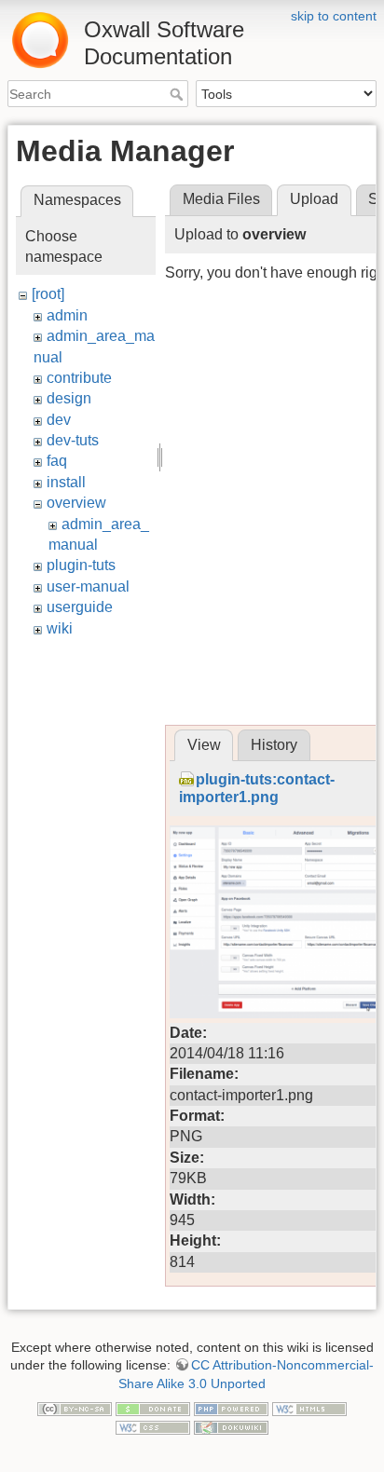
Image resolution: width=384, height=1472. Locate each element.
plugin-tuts (81, 565)
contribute (79, 378)
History (274, 745)
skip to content (334, 15)
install (66, 482)
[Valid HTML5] (309, 1407)
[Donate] (153, 1407)
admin (67, 315)
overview (76, 503)
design (69, 398)
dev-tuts (73, 440)
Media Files (221, 199)
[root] (48, 294)
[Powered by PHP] (231, 1407)
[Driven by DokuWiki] (231, 1426)
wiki (60, 628)
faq (57, 461)
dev (59, 420)
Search (178, 94)
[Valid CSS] (153, 1426)
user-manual (88, 586)
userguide (80, 607)
